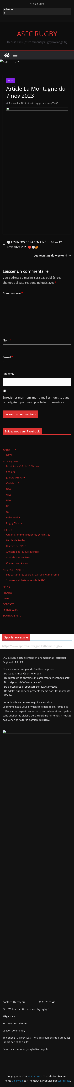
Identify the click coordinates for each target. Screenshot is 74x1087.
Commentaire (13, 293)
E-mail (8, 357)
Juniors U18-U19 (15, 477)
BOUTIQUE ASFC (12, 615)
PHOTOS (7, 592)
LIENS (6, 598)
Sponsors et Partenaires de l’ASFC (25, 580)
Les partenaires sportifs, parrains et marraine (32, 574)
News (9, 454)
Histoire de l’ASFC (16, 546)
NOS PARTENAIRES (13, 570)
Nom (7, 340)
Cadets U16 (12, 483)
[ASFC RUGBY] (7, 55)
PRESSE (10, 80)
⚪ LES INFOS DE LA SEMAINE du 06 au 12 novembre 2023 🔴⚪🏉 (34, 244)
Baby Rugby (13, 517)
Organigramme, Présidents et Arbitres (28, 534)
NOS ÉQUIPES (10, 461)
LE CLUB (7, 530)
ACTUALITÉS (10, 450)
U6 (7, 511)
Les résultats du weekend (50, 255)
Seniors (10, 471)
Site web (8, 374)
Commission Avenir (17, 563)
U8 (7, 506)
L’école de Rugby (15, 540)
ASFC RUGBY (37, 33)
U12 (8, 494)
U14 (8, 489)
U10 (8, 500)
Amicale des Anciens (18, 557)
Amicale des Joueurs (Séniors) (23, 551)
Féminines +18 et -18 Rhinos (22, 466)
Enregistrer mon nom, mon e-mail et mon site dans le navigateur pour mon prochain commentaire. (36, 400)
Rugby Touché (14, 523)
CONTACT (8, 604)
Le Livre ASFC (10, 609)
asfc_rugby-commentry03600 (44, 103)
